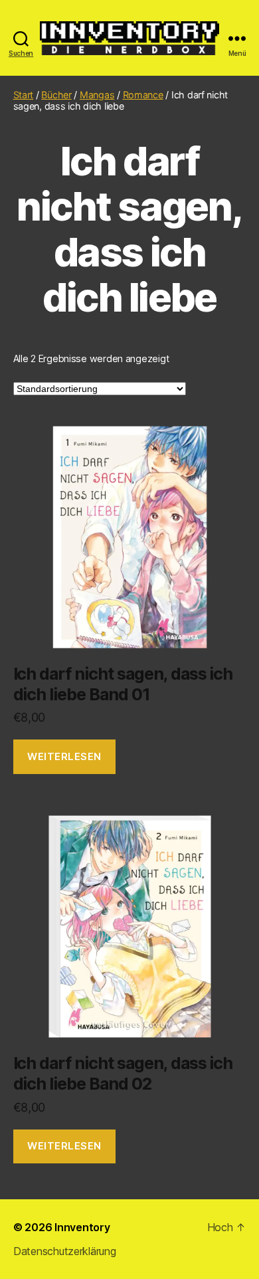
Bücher (56, 94)
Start (23, 94)
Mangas (97, 94)
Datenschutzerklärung (64, 1251)
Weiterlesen (64, 756)
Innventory (82, 1227)
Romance (143, 94)
